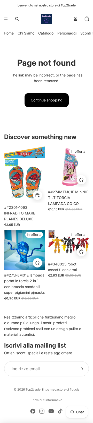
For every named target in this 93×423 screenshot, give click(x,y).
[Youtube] (51, 411)
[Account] (75, 18)
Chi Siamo (26, 33)
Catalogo (45, 33)
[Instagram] (42, 411)
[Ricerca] (17, 18)
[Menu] (6, 19)
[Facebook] (33, 411)
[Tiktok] (60, 411)
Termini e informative (46, 400)
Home (9, 33)
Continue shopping (47, 100)
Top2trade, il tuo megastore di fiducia (53, 389)
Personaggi (66, 33)
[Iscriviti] (81, 369)
